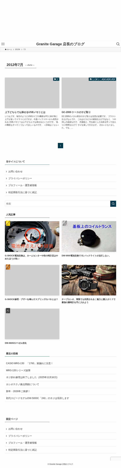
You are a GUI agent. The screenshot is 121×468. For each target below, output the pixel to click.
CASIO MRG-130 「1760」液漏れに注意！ (29, 363)
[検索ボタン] (118, 44)
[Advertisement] (60, 20)
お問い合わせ (15, 171)
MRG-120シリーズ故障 (18, 370)
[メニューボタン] (3, 44)
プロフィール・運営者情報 (22, 185)
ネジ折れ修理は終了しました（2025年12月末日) (31, 377)
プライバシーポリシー (20, 178)
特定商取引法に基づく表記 (22, 192)
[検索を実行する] (113, 204)
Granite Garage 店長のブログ (60, 44)
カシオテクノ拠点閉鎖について (22, 384)
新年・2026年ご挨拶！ (18, 391)
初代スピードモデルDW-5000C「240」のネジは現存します (37, 398)
